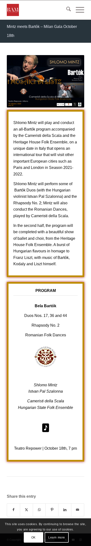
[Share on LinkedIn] (64, 510)
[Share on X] (26, 510)
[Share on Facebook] (13, 510)
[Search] (66, 10)
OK (33, 537)
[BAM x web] (38, 10)
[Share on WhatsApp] (39, 510)
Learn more (56, 537)
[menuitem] (66, 10)
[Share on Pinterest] (52, 510)
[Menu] (77, 10)
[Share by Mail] (77, 510)
